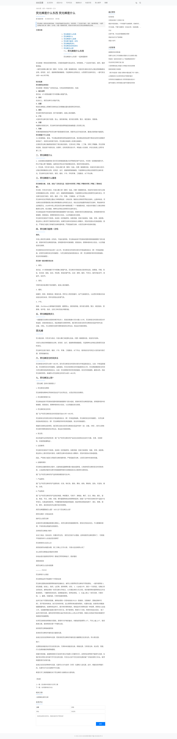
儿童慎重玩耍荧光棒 (42, 697)
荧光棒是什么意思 (70, 39)
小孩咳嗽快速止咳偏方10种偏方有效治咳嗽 (122, 66)
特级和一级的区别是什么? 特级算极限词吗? (122, 59)
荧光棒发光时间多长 (71, 46)
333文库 (39, 3)
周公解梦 (98, 2)
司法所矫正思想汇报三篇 (116, 62)
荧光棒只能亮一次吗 (71, 41)
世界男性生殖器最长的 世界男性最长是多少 (122, 79)
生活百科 (50, 2)
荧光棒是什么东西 (70, 34)
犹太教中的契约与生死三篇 (49, 684)
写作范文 (69, 2)
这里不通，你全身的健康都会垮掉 (119, 34)
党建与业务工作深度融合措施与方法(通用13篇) (123, 55)
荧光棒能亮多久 (69, 43)
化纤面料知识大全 (47, 687)
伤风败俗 (111, 17)
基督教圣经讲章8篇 (114, 52)
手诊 (110, 30)
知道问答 (88, 2)
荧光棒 (39, 679)
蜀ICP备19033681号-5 (96, 736)
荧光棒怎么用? (69, 48)
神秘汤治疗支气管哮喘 (115, 37)
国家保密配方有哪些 (115, 69)
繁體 (106, 2)
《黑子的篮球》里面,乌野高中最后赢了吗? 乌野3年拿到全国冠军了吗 (130, 72)
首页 (43, 8)
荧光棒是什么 (68, 36)
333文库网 (85, 736)
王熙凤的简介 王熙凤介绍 (116, 20)
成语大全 (60, 2)
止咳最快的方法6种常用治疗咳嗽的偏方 (121, 76)
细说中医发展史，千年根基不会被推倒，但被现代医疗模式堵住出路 (129, 23)
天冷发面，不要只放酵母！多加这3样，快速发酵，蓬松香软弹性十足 (130, 27)
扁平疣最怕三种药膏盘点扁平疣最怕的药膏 (122, 83)
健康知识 (79, 2)
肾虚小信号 (112, 40)
